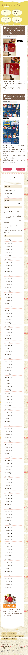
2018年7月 (7, 511)
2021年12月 (7, 380)
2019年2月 (7, 488)
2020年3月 (7, 447)
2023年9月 (7, 313)
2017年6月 (7, 549)
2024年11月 (7, 271)
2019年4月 (7, 482)
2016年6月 (7, 587)
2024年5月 (7, 287)
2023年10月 (7, 310)
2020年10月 (7, 425)
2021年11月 (7, 383)
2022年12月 (7, 342)
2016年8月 (7, 581)
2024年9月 (7, 278)
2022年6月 (7, 361)
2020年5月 (7, 441)
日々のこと (14, 36)
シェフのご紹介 (16, 19)
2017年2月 (7, 562)
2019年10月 (7, 463)
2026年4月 (7, 240)
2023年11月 (7, 307)
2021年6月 (7, 399)
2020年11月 (7, 421)
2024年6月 (7, 284)
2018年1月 (7, 530)
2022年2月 (7, 374)
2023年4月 (7, 329)
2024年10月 (7, 275)
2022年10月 (7, 348)
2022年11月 (7, 345)
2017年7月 (7, 546)
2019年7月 (7, 473)
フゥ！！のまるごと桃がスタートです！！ (12, 226)
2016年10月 (7, 575)
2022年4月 (7, 367)
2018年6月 (7, 514)
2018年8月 (7, 508)
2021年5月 (7, 402)
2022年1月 (7, 377)
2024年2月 (7, 297)
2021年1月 (7, 415)
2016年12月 (7, 568)
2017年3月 (7, 559)
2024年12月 (7, 268)
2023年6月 (7, 323)
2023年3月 (7, 332)
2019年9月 (7, 466)
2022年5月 (7, 364)
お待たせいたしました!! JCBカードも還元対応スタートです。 (14, 30)
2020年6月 (7, 437)
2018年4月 (7, 520)
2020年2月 (7, 450)
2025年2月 (7, 262)
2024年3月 (7, 294)
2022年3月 (7, 370)
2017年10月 (7, 540)
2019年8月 (7, 469)
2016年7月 (7, 584)
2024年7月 (7, 281)
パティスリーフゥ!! (13, 6)
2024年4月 (7, 291)
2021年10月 (7, 386)
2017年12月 (7, 533)
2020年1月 (7, 453)
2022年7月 (7, 358)
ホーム (4, 633)
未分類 (6, 197)
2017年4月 (7, 555)
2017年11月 (7, 536)
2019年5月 (7, 479)
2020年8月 (7, 431)
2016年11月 (7, 571)
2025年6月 (7, 249)
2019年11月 (7, 460)
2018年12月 (7, 495)
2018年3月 (7, 524)
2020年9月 (7, 428)
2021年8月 (7, 393)
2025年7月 (7, 246)
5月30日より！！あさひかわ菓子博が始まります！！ (13, 231)
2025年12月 (7, 243)
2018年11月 (7, 498)
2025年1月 (7, 265)
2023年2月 (7, 335)
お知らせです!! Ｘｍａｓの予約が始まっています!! (15, 97)
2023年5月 (7, 326)
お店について (6, 638)
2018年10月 (7, 501)
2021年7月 (7, 396)
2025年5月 (7, 252)
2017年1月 (7, 565)
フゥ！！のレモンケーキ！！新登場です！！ (12, 221)
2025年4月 (7, 255)
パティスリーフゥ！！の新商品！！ (11, 211)
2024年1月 (7, 300)
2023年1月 (7, 338)
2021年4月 (7, 405)
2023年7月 (7, 319)
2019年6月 (7, 476)
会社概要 (14, 638)
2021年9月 (7, 390)
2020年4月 (7, 444)
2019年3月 (7, 485)
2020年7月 (7, 434)
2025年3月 (7, 259)
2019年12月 (7, 457)
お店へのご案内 (6, 19)
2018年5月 (7, 517)
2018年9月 (7, 504)
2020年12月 (7, 418)
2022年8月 (7, 354)
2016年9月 (7, 578)
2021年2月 (7, 412)
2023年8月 (7, 316)
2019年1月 (7, 492)
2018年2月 (7, 527)
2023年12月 (7, 303)
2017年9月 (7, 543)
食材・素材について (16, 12)
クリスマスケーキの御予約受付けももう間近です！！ (12, 216)
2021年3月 (7, 409)
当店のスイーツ (6, 12)
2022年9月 (7, 351)
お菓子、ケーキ (8, 190)
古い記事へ (7, 169)
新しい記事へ (20, 169)
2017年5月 (7, 552)
